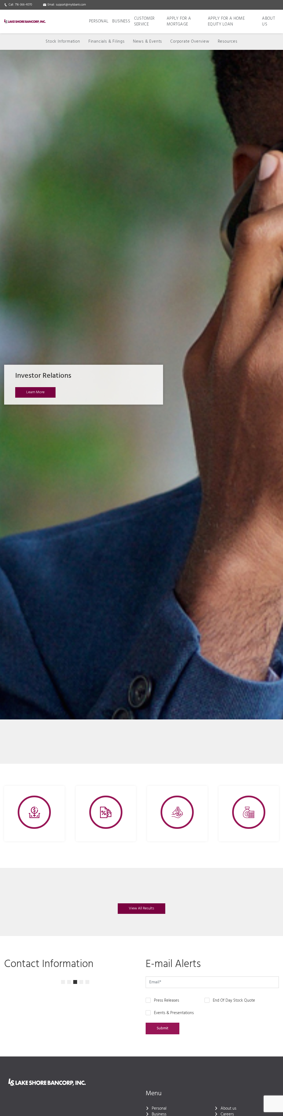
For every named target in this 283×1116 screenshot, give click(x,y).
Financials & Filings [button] (106, 41)
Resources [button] (227, 41)
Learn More (35, 392)
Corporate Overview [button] (189, 41)
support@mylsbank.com (71, 4)
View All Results (141, 908)
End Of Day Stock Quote (234, 1001)
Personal (98, 21)
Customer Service (144, 21)
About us (268, 21)
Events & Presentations (174, 1013)
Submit (162, 1028)
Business (121, 21)
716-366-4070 (23, 4)
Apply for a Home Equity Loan (226, 21)
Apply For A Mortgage (179, 21)
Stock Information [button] (63, 41)
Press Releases (166, 1001)
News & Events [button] (147, 41)
